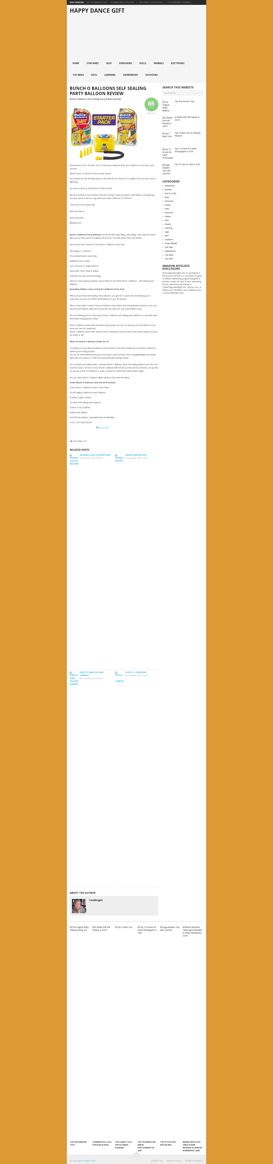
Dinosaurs (125, 63)
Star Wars (92, 63)
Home (76, 63)
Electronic (178, 63)
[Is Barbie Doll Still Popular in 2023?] (102, 1032)
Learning (110, 75)
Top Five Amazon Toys (96, 2)
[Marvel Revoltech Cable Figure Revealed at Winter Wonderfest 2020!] (193, 1032)
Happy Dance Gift (97, 11)
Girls (167, 220)
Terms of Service (194, 1161)
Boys (94, 75)
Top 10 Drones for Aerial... (180, 2)
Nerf (167, 236)
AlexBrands (170, 186)
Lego (109, 63)
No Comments (85, 458)
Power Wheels (171, 243)
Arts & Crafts (170, 193)
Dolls (142, 63)
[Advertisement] (138, 38)
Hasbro (168, 224)
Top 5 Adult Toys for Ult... (151, 2)
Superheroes (130, 75)
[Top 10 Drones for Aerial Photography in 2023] (148, 1032)
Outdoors (151, 75)
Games (168, 216)
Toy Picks (169, 259)
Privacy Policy (174, 1161)
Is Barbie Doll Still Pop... (123, 2)
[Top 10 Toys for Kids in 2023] (170, 1032)
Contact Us (157, 1161)
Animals (159, 63)
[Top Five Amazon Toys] (80, 1032)
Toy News (78, 75)
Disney (168, 205)
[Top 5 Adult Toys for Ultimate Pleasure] (125, 1032)
